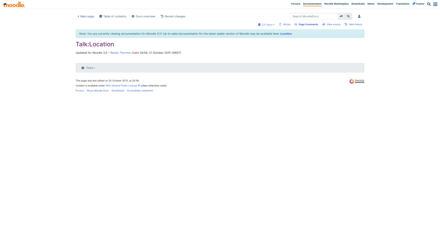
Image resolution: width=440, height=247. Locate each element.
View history (355, 24)
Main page (87, 16)
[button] (435, 4)
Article (286, 24)
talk (135, 52)
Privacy (80, 90)
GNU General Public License (121, 85)
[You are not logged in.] (360, 16)
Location (286, 33)
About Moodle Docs (98, 90)
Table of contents (114, 16)
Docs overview (145, 16)
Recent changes (175, 16)
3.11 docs (266, 24)
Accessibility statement (140, 90)
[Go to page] (341, 16)
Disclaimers (118, 90)
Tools (89, 67)
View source (333, 24)
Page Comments (308, 24)
